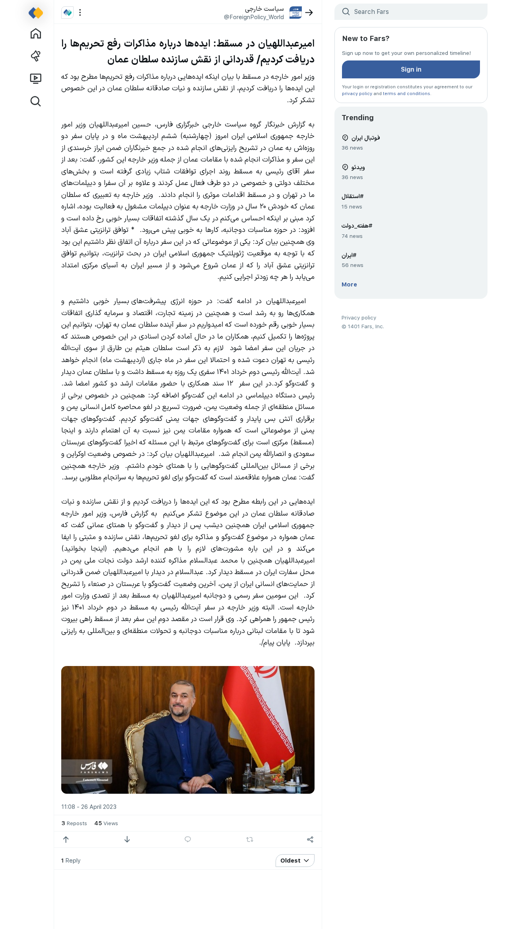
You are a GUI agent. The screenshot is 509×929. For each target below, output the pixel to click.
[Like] (65, 839)
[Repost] (250, 839)
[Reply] (187, 839)
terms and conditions (406, 93)
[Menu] (80, 12)
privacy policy (357, 93)
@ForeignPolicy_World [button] (254, 17)
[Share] (310, 839)
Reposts (74, 823)
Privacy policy (359, 317)
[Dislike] (127, 839)
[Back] (309, 12)
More (349, 284)
